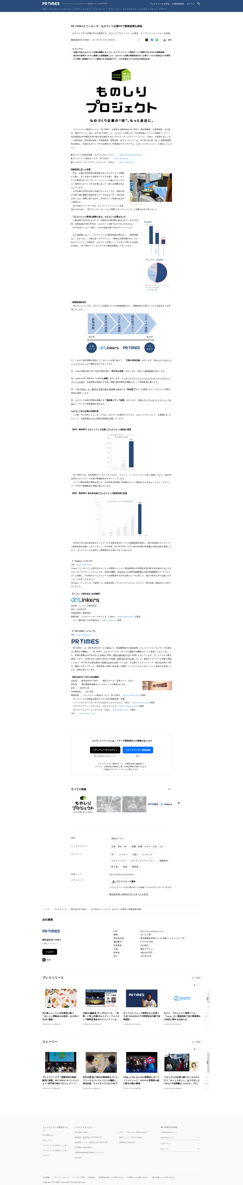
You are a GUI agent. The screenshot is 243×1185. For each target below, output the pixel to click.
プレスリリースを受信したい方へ (55, 1145)
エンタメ (87, 8)
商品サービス (117, 838)
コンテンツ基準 (79, 1177)
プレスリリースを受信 (159, 3)
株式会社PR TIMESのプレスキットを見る (128, 894)
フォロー (50, 952)
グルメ (153, 8)
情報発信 (163, 861)
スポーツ (162, 8)
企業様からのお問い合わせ (137, 1177)
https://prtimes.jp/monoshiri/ (131, 155)
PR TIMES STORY (81, 1132)
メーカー (123, 854)
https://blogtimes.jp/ (128, 706)
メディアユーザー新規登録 (137, 750)
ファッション (114, 8)
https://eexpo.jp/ (109, 620)
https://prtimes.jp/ (122, 158)
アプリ (77, 8)
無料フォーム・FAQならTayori (130, 1137)
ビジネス (143, 8)
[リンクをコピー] (169, 40)
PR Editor (78, 1157)
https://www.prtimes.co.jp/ (151, 931)
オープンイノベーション (142, 861)
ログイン (191, 3)
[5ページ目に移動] (200, 985)
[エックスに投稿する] (146, 40)
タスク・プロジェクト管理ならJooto (133, 1132)
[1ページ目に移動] (194, 985)
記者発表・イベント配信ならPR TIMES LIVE (91, 1142)
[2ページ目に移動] (170, 789)
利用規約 (91, 1177)
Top (44, 8)
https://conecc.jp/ (140, 703)
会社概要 (46, 1177)
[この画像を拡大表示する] (83, 804)
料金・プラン (48, 1140)
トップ (47, 909)
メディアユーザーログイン (105, 750)
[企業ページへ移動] (51, 932)
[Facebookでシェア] (151, 40)
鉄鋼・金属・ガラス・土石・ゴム (147, 846)
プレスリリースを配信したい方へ (55, 1150)
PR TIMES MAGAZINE (83, 1147)
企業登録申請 (178, 3)
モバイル (67, 8)
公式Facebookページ (169, 1132)
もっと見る (196, 978)
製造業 (135, 867)
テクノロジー (54, 8)
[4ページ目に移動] (198, 985)
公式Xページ (165, 1143)
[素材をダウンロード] (164, 40)
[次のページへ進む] (178, 803)
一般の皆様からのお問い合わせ (162, 1177)
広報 (134, 854)
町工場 (114, 867)
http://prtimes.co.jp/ (87, 713)
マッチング (147, 854)
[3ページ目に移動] (171, 789)
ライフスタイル (129, 8)
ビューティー (99, 8)
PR (112, 854)
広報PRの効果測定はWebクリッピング (89, 1152)
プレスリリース (118, 861)
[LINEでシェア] (157, 40)
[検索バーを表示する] (199, 4)
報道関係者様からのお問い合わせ (111, 1177)
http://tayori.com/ (121, 710)
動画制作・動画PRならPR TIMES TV (88, 1137)
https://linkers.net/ (127, 162)
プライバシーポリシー (61, 1177)
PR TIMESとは (48, 1135)
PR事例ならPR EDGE (127, 1142)
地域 (125, 867)
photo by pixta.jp (135, 204)
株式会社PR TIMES (78, 909)
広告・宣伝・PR (119, 846)
